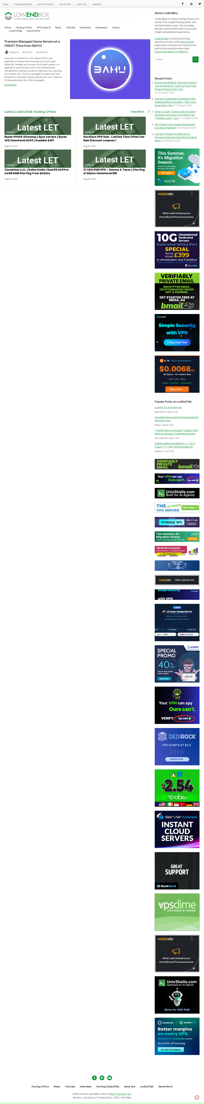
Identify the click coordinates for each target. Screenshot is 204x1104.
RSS (117, 1097)
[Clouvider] (177, 267)
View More (137, 111)
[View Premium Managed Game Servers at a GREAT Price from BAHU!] (110, 98)
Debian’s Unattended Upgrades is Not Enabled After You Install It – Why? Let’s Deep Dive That (175, 102)
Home (7, 27)
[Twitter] (200, 4)
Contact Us (89, 1097)
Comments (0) (42, 52)
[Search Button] (195, 59)
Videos (116, 27)
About (5, 4)
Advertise (97, 4)
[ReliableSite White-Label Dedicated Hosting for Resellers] (177, 226)
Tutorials (70, 27)
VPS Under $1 (44, 27)
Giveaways (101, 27)
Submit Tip (81, 4)
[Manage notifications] (197, 1097)
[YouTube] (191, 4)
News (58, 27)
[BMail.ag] (177, 309)
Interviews (85, 27)
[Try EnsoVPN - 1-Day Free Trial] (177, 350)
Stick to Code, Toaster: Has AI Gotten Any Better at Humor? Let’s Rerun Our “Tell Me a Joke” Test (175, 115)
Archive (77, 1097)
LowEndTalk (15, 30)
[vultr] (177, 184)
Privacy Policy (105, 1097)
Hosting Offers (24, 27)
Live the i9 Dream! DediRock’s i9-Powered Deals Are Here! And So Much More (176, 137)
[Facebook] (183, 4)
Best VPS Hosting (45, 4)
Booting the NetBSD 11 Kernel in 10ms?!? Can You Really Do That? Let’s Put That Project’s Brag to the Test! (176, 86)
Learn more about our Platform (171, 51)
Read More (10, 84)
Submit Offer (65, 4)
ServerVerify (33, 30)
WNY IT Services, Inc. (120, 1093)
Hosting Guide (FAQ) (23, 4)
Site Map (126, 1097)
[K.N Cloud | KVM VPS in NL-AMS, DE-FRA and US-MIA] (177, 391)
